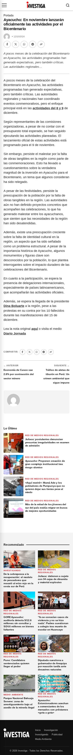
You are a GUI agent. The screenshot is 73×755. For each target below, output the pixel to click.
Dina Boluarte (14, 306)
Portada (8, 15)
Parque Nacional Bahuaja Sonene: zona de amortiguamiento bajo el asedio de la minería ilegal (19, 703)
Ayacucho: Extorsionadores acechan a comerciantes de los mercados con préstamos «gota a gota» (53, 706)
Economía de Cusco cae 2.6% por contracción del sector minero (19, 374)
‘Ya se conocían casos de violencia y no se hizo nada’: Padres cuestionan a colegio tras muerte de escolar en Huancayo (53, 623)
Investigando (12, 570)
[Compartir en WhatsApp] (24, 44)
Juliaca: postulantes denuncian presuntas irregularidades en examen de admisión (47, 442)
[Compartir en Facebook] (7, 44)
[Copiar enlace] (41, 44)
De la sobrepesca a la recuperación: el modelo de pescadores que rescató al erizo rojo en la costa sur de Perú (18, 580)
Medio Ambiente (13, 695)
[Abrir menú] (4, 5)
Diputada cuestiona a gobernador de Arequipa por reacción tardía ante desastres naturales (52, 665)
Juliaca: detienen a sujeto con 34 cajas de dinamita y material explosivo (53, 579)
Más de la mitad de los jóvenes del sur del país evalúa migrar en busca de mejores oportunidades (46, 507)
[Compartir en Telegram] (32, 44)
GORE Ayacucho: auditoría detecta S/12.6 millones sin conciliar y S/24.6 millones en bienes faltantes (19, 623)
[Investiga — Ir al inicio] (36, 5)
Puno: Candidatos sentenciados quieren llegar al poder (16, 663)
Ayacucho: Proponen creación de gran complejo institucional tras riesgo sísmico (45, 464)
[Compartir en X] (15, 44)
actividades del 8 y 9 (48, 108)
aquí (34, 329)
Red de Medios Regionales (42, 435)
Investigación (51, 730)
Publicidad (57, 734)
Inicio (38, 730)
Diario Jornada (15, 333)
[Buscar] (67, 5)
